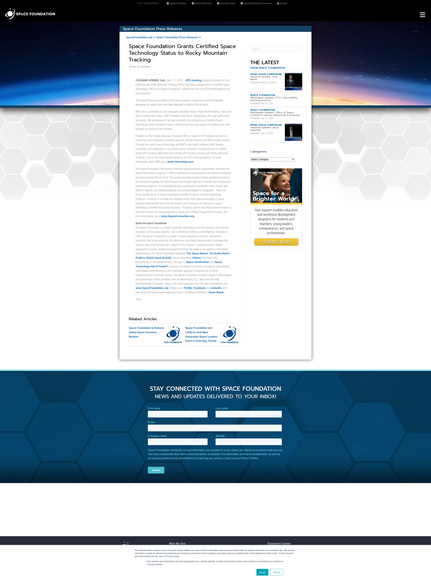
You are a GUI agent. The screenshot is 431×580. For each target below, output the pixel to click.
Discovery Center (227, 3)
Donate (283, 3)
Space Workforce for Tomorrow (257, 3)
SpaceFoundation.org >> (141, 37)
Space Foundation (178, 3)
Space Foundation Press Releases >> (178, 37)
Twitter (188, 288)
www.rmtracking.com (180, 161)
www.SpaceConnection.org (177, 216)
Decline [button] (276, 572)
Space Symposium (203, 3)
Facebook (199, 288)
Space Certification (197, 262)
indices (196, 257)
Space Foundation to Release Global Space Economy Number (146, 332)
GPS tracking (193, 80)
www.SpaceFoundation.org (152, 288)
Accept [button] (262, 572)
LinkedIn (216, 288)
